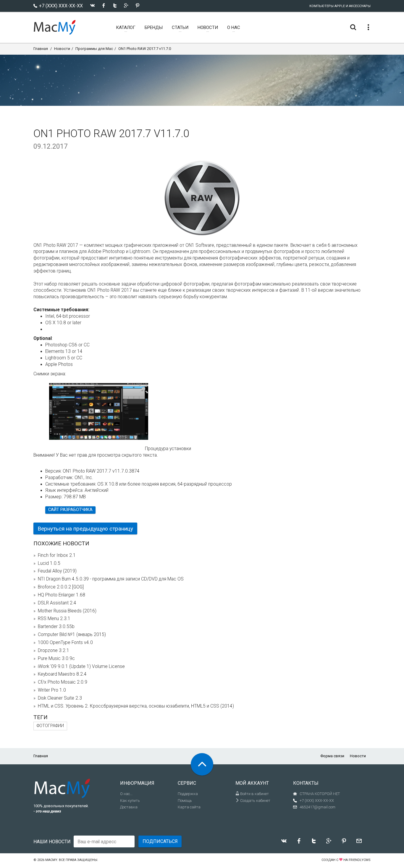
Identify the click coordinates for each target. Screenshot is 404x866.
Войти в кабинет (254, 794)
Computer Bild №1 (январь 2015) (72, 634)
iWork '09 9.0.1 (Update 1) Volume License (81, 666)
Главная (40, 48)
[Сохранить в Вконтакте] (92, 5)
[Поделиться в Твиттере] (115, 5)
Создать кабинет (254, 800)
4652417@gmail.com (317, 807)
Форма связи (332, 756)
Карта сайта (189, 807)
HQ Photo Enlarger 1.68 (61, 595)
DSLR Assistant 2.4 (57, 603)
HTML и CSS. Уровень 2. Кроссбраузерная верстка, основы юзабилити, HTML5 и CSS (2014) (136, 706)
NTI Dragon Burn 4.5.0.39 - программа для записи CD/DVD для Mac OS (111, 579)
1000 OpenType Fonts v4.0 (65, 642)
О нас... (126, 794)
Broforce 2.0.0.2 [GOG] (61, 587)
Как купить (130, 800)
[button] (143, 389)
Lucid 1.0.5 (49, 563)
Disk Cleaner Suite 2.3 (60, 698)
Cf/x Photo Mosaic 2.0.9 (62, 682)
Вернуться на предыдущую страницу (85, 528)
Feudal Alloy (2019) (57, 571)
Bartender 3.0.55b (56, 626)
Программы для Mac (94, 48)
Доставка (129, 807)
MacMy (51, 860)
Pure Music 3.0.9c (56, 658)
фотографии (50, 725)
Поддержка (188, 794)
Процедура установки (168, 448)
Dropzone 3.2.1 (53, 650)
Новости (62, 48)
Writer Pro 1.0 (52, 690)
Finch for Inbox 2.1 (57, 555)
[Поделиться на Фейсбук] (103, 5)
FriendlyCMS (360, 860)
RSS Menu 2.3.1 (54, 618)
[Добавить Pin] (137, 5)
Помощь (185, 800)
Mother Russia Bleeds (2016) (67, 611)
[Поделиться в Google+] (126, 5)
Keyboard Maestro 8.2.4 (62, 674)
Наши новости (52, 841)
